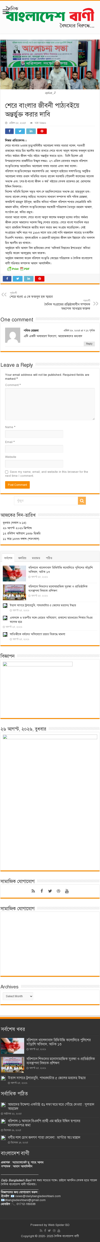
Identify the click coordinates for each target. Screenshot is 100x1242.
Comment (13, 385)
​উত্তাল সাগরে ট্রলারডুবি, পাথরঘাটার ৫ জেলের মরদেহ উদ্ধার (43, 605)
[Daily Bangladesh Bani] (50, 16)
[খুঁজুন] (82, 501)
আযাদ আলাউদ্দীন (22, 1166)
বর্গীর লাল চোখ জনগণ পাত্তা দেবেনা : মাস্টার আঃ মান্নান (44, 1137)
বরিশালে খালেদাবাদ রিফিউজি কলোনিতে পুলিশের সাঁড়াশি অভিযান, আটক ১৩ (59, 1042)
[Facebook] (41, 891)
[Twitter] (50, 891)
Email (10, 442)
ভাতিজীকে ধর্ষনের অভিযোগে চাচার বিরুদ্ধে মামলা (37, 634)
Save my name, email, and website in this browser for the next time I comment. (46, 474)
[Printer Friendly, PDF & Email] (18, 269)
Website (10, 457)
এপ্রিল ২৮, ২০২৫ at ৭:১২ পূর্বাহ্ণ (79, 330)
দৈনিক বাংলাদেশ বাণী (66, 1236)
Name (10, 427)
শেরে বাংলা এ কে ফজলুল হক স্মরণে (31, 295)
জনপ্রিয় (22, 558)
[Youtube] (66, 891)
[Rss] (33, 891)
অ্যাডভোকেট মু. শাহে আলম (27, 1162)
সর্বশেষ (8, 558)
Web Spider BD (59, 1225)
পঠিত (49, 558)
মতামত (36, 558)
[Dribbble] (58, 891)
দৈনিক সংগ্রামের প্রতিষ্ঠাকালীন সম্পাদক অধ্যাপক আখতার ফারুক (67, 305)
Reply (89, 343)
